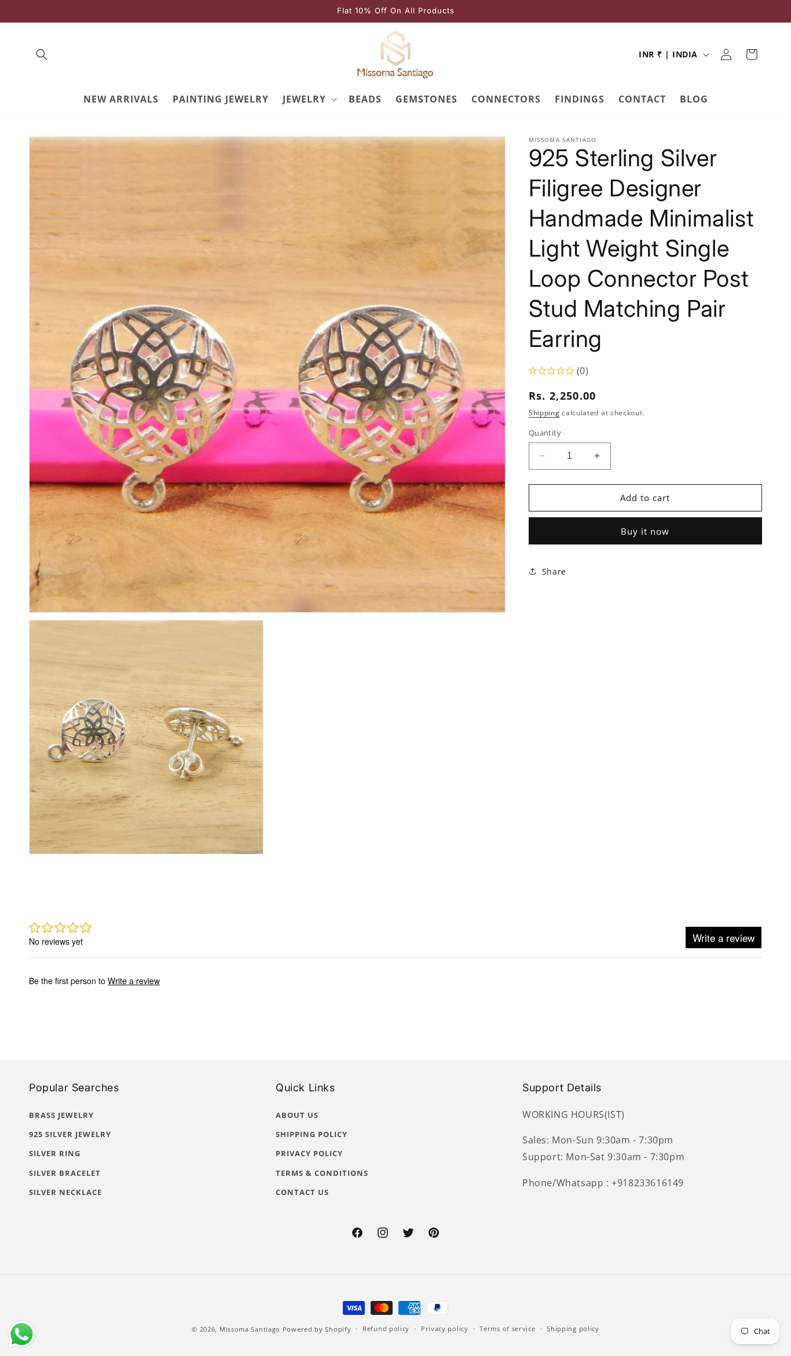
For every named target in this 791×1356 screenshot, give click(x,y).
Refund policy (385, 1328)
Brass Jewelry (61, 1115)
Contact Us (302, 1192)
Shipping (544, 413)
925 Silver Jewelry (70, 1134)
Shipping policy (573, 1328)
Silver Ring (54, 1153)
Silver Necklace (65, 1192)
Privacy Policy (309, 1153)
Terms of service (507, 1328)
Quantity (545, 432)
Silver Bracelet (65, 1173)
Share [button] (554, 571)
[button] (41, 54)
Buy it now (645, 530)
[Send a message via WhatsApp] (22, 1334)
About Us (297, 1115)
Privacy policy (444, 1328)
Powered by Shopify (317, 1329)
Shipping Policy (311, 1134)
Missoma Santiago (249, 1329)
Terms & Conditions (322, 1173)
